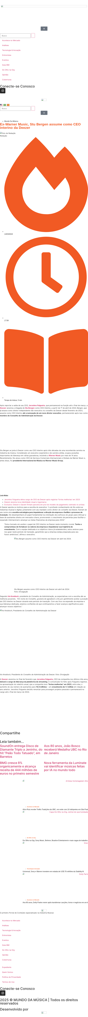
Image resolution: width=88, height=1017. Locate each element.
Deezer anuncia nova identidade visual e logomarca (25, 502)
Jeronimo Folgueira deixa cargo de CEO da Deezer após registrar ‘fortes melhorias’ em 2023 (42, 499)
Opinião (5, 955)
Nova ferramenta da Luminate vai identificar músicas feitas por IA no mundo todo (65, 766)
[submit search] (33, 108)
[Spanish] (8, 105)
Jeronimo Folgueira (37, 405)
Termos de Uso (8, 982)
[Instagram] (2, 993)
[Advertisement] (44, 433)
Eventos (5, 940)
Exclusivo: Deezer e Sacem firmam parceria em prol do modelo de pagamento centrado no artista (44, 505)
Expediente (6, 967)
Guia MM (5, 945)
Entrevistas (6, 935)
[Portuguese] (4, 105)
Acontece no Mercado (33, 806)
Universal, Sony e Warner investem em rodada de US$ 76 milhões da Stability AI (53, 871)
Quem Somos (7, 972)
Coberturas (6, 960)
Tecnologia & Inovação (33, 868)
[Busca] (15, 108)
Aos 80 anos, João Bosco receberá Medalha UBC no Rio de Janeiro (65, 749)
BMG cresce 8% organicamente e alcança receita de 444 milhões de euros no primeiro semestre (19, 768)
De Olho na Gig (31, 837)
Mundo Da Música (11, 121)
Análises (5, 925)
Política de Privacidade (11, 977)
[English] (1, 105)
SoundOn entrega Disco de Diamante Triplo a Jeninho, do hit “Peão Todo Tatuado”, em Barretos (21, 751)
